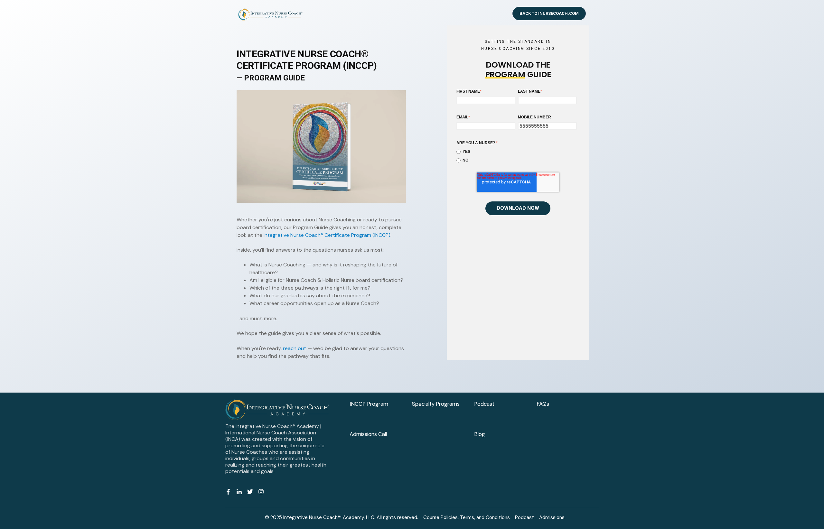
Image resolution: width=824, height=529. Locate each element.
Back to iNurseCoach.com (549, 13)
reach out (294, 348)
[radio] (516, 151)
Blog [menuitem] (479, 434)
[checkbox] (516, 156)
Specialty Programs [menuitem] (436, 403)
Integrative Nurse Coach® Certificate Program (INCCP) (327, 235)
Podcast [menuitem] (484, 403)
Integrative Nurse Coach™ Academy (323, 517)
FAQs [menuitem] (543, 403)
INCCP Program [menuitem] (369, 403)
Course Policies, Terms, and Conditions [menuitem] (466, 517)
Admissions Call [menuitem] (368, 434)
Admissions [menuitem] (552, 517)
